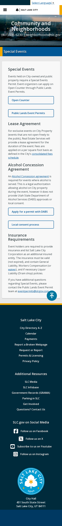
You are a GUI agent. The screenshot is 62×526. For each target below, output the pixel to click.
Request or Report (31, 350)
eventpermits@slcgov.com (33, 291)
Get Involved (31, 404)
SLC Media (31, 382)
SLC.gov (36, 10)
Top (52, 296)
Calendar (30, 333)
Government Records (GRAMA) (31, 393)
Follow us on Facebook (34, 431)
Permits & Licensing (31, 355)
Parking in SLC (31, 398)
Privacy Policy (31, 361)
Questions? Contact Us (31, 409)
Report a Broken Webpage (31, 344)
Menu (6, 10)
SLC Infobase (31, 387)
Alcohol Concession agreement (30, 176)
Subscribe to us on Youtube (34, 446)
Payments (31, 339)
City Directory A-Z (31, 328)
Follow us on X (34, 439)
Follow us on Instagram (34, 454)
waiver (12, 269)
